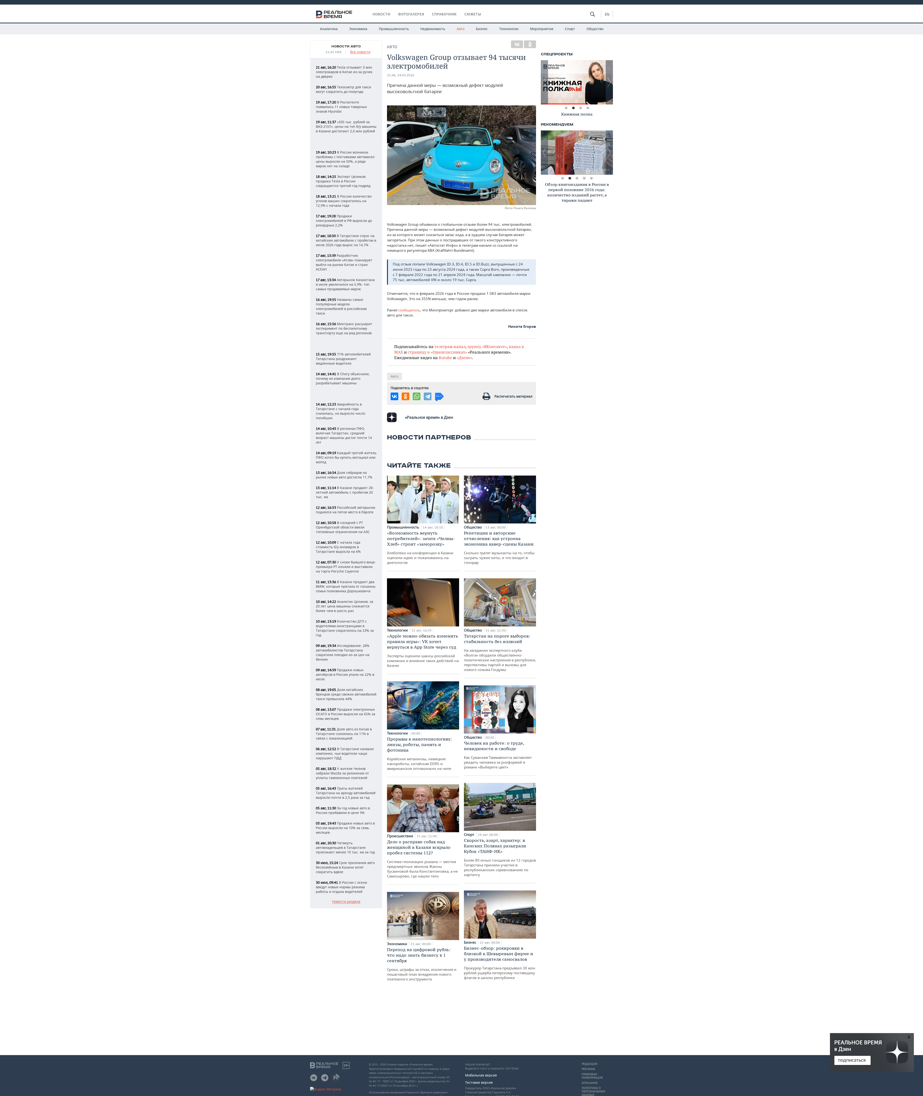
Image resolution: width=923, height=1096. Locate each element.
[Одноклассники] (530, 44)
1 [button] (566, 108)
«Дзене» (464, 357)
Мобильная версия (481, 1075)
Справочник (444, 14)
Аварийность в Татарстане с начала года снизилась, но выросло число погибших (340, 411)
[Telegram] (427, 396)
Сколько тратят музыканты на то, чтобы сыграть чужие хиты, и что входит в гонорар (499, 547)
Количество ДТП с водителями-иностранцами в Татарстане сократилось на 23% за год (345, 628)
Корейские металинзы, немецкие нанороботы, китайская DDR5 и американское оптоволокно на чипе (419, 753)
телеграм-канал (450, 346)
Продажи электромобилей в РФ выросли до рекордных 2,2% (344, 220)
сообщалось (409, 310)
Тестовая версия (479, 1082)
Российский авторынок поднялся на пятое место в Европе (345, 509)
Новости (381, 14)
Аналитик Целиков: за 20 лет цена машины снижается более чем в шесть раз (344, 606)
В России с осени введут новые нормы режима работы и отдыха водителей (341, 887)
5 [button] (591, 178)
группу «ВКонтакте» (487, 346)
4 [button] (587, 108)
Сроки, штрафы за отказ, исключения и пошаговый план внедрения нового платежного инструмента (421, 964)
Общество (594, 28)
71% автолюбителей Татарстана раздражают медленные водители (343, 359)
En (607, 14)
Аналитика (329, 28)
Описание (590, 1083)
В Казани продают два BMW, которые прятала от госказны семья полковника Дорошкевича (345, 586)
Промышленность (394, 28)
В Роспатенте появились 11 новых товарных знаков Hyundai (341, 107)
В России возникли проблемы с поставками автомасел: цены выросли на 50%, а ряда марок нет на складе (345, 159)
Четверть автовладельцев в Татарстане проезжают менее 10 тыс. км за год (345, 847)
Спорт (570, 28)
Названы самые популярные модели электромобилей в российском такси (341, 306)
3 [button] (580, 108)
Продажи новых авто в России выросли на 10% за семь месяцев (345, 828)
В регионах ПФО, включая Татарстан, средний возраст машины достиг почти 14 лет (344, 435)
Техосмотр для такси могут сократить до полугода (343, 89)
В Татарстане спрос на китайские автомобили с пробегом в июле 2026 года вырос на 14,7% (346, 240)
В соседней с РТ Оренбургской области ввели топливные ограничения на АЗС (343, 527)
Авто (460, 28)
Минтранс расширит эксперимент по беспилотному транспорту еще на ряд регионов (344, 328)
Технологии (508, 28)
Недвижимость (432, 28)
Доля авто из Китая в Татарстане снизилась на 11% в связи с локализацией (344, 734)
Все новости (360, 52)
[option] (577, 82)
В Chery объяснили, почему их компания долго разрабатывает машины (343, 378)
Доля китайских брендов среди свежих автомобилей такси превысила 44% (346, 694)
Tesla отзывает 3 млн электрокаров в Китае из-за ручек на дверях (344, 72)
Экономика (358, 28)
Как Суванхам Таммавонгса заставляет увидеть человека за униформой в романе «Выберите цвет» (498, 754)
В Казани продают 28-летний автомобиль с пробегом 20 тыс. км (345, 492)
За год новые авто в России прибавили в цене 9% (343, 810)
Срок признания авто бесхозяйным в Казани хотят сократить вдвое (345, 867)
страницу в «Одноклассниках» (437, 352)
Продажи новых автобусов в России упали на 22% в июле (345, 674)
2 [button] (573, 108)
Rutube (445, 357)
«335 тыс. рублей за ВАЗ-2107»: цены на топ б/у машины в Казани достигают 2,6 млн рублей (346, 126)
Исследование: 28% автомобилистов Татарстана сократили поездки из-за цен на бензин (342, 652)
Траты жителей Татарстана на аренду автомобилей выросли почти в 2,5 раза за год (345, 793)
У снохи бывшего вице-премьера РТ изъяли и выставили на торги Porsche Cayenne (346, 567)
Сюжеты (472, 14)
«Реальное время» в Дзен (429, 417)
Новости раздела (346, 901)
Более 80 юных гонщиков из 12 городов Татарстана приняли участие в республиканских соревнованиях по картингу (500, 857)
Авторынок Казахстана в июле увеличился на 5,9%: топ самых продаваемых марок (345, 284)
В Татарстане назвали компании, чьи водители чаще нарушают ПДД (345, 753)
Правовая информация (592, 1076)
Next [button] (609, 82)
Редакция (589, 1064)
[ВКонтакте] (517, 44)
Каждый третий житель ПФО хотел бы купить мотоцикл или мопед (346, 457)
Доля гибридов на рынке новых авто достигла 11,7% (344, 474)
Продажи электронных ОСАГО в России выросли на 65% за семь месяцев (345, 714)
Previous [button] (544, 82)
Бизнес (482, 28)
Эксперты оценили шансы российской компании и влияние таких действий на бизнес (423, 650)
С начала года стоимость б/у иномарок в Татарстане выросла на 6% (338, 547)
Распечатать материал (513, 396)
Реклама (588, 1069)
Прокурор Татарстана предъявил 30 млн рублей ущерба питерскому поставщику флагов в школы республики (499, 962)
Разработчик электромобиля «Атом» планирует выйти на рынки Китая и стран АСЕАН (344, 262)
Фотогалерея (411, 14)
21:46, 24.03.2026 (400, 75)
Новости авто (346, 46)
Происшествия (400, 835)
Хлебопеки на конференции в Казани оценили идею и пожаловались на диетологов (421, 547)
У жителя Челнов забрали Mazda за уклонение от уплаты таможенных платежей (342, 773)
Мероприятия (541, 28)
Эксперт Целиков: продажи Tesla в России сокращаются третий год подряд (343, 181)
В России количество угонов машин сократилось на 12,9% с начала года (344, 201)
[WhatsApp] (416, 396)
